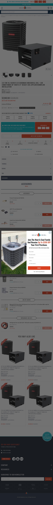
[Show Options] (49, 260)
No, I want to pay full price (39, 271)
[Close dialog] (50, 232)
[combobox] (38, 260)
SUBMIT (39, 268)
